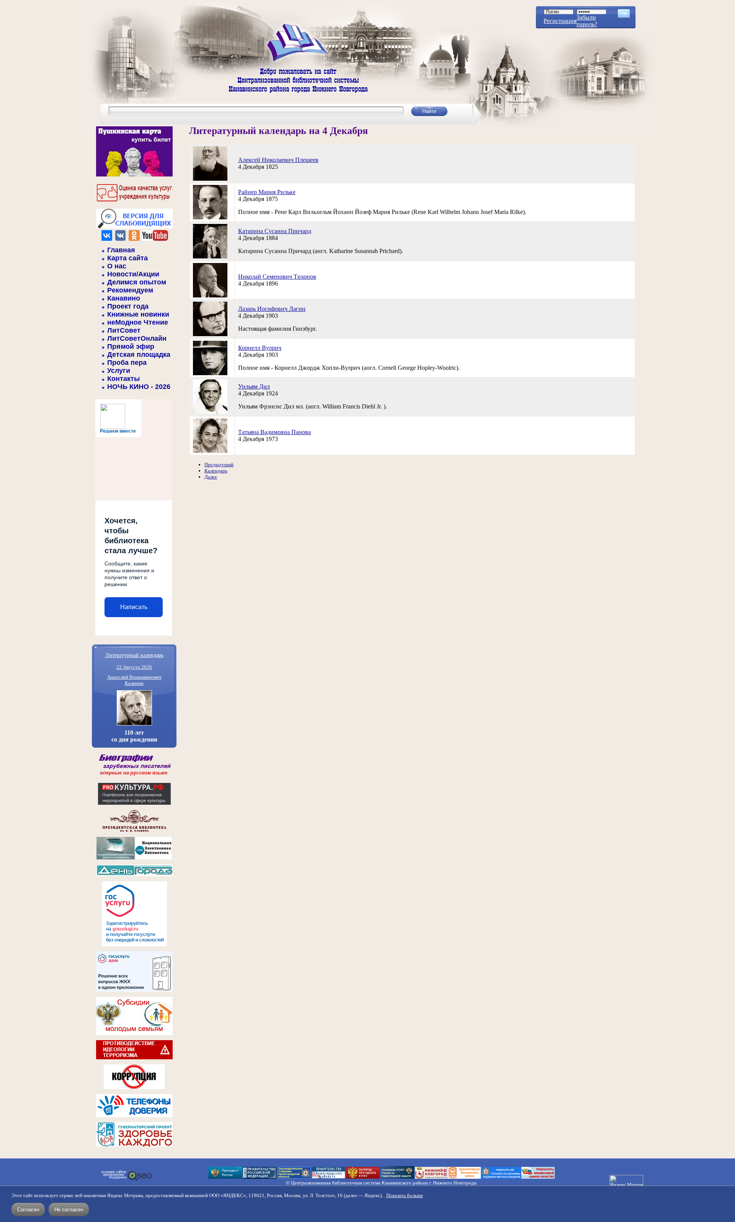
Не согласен (68, 1209)
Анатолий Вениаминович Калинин (134, 680)
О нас (116, 266)
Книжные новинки (138, 314)
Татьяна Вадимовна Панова (274, 432)
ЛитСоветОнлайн (137, 338)
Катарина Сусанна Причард (274, 231)
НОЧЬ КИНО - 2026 (138, 386)
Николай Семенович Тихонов (277, 276)
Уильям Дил (254, 386)
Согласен (28, 1209)
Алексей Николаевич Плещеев (278, 160)
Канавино (123, 298)
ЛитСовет (123, 330)
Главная (121, 250)
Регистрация (560, 21)
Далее (210, 477)
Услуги (118, 370)
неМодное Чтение (137, 322)
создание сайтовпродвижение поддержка (113, 1174)
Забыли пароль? (587, 21)
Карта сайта (127, 258)
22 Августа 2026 (134, 667)
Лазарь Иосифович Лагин (271, 309)
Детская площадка (138, 354)
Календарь (215, 471)
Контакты (123, 378)
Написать (133, 607)
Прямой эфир (130, 346)
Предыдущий (219, 464)
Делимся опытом (136, 282)
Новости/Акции (133, 274)
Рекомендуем (130, 290)
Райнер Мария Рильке (267, 192)
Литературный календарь (134, 654)
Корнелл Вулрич (259, 348)
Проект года (128, 306)
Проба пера (127, 362)
